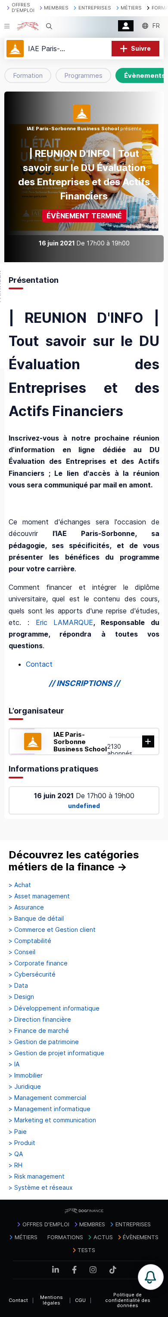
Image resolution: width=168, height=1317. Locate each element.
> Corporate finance (38, 963)
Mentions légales (51, 1300)
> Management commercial (47, 1097)
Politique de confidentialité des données (127, 1300)
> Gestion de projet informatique (56, 1053)
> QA (16, 1154)
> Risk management (37, 1176)
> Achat (20, 885)
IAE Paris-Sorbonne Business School (80, 741)
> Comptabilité (30, 940)
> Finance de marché (39, 1030)
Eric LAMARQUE (64, 622)
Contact (39, 664)
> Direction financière (40, 1019)
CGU (80, 1300)
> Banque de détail (36, 918)
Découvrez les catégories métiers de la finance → (74, 860)
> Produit (22, 1142)
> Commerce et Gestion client (52, 929)
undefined (84, 805)
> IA (14, 1064)
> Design (21, 996)
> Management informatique (49, 1109)
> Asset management (39, 896)
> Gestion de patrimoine (44, 1041)
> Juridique (25, 1086)
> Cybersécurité (32, 974)
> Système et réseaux (41, 1187)
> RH (15, 1165)
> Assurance (26, 907)
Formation (28, 75)
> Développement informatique (54, 1008)
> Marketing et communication (52, 1120)
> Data (18, 985)
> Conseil (22, 952)
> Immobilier (26, 1075)
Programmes (83, 75)
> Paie (18, 1131)
